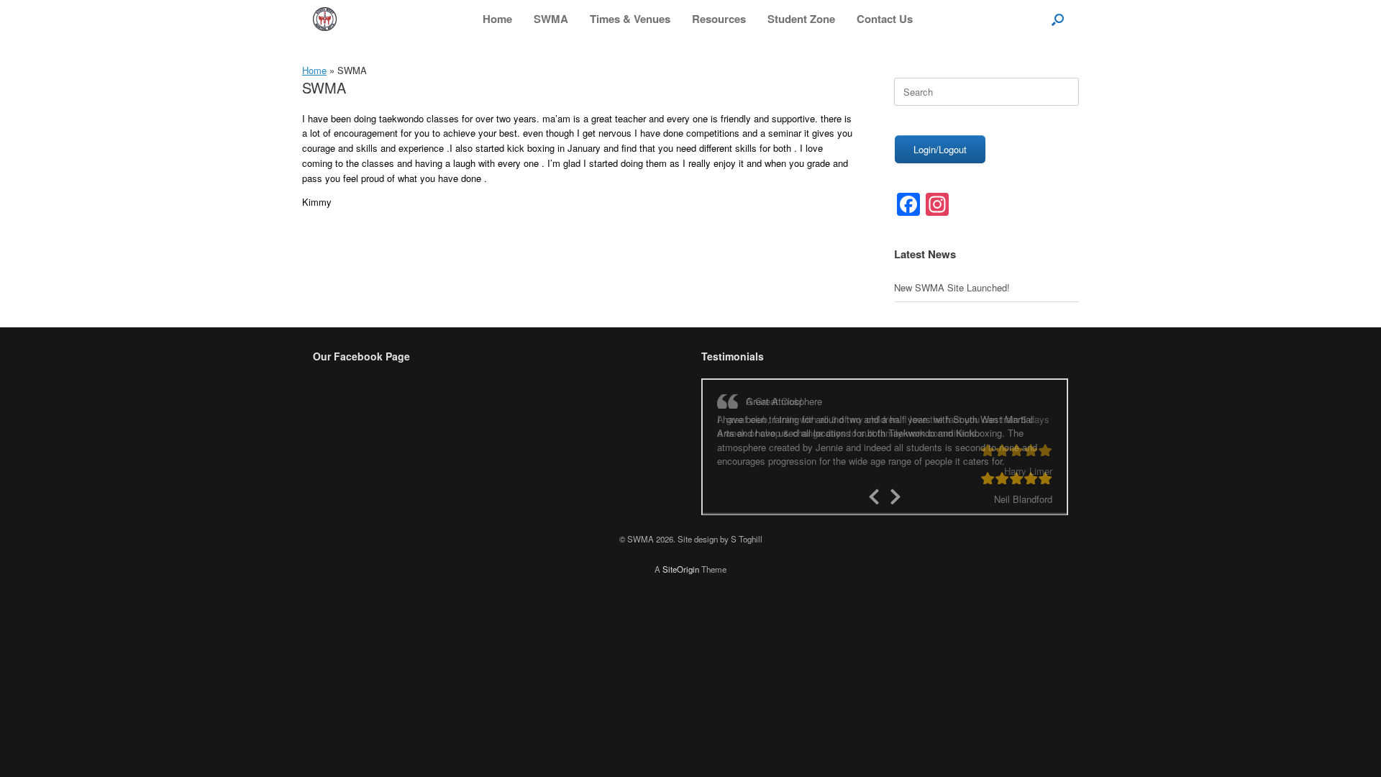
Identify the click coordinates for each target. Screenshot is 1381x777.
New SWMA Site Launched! (952, 287)
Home (497, 19)
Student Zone (801, 19)
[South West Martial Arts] (324, 19)
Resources (719, 19)
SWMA (551, 19)
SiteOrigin (680, 568)
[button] (1057, 19)
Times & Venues (630, 19)
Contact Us (885, 19)
